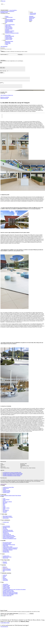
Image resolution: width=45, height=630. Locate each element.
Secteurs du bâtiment (9, 20)
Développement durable (9, 36)
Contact (6, 44)
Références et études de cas (10, 19)
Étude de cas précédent (4, 97)
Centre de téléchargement (10, 24)
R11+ (4, 67)
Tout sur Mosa (7, 35)
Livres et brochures (8, 28)
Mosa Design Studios (9, 41)
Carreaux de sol (33, 14)
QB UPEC (7, 29)
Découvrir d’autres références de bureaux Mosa (13, 473)
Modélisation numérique (9, 30)
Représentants (7, 42)
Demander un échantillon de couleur (12, 32)
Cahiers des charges (8, 27)
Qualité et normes (8, 37)
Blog (6, 22)
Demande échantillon (4, 10)
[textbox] (5, 49)
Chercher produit (33, 13)
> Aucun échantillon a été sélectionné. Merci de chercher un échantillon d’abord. (8, 11)
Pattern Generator (8, 26)
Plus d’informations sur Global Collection (11, 475)
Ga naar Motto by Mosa (4, 622)
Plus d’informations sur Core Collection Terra (12, 474)
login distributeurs (3, 46)
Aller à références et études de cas (6, 95)
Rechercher (20, 54)
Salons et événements (9, 21)
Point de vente (7, 43)
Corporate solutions (8, 38)
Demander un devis (8, 31)
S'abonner (31, 613)
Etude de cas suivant (4, 98)
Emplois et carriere (8, 39)
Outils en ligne (8, 25)
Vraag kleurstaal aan (4, 626)
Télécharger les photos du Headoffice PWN (12, 472)
